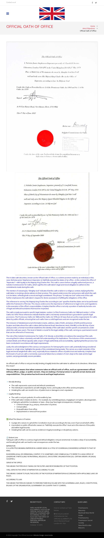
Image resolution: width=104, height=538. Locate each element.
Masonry (81, 510)
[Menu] (7, 13)
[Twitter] (96, 2)
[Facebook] (93, 2)
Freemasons (83, 508)
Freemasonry (83, 518)
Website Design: (38, 535)
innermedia (49, 535)
